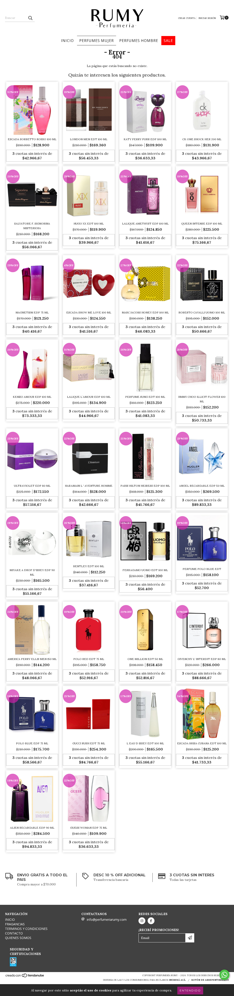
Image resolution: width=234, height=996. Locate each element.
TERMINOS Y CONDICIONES (26, 928)
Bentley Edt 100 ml (88, 566)
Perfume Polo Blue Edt (202, 569)
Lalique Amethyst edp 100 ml (145, 223)
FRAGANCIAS (15, 924)
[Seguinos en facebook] (151, 920)
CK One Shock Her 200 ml (201, 139)
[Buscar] (30, 18)
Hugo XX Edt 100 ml (89, 223)
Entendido (190, 990)
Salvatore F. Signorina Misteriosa (32, 226)
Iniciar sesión (207, 18)
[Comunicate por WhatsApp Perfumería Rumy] (224, 975)
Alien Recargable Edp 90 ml (32, 827)
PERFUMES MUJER (96, 40)
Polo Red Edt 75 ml (88, 659)
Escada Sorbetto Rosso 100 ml (32, 139)
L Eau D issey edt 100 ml (145, 743)
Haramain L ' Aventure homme (88, 485)
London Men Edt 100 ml (88, 139)
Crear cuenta (186, 18)
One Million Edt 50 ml (145, 659)
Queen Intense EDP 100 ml (201, 223)
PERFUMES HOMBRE (138, 40)
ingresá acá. (177, 979)
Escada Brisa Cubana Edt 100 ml (202, 743)
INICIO (67, 40)
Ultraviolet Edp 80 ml (32, 485)
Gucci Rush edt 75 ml (88, 743)
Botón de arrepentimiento (210, 979)
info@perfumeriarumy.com (107, 919)
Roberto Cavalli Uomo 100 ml (201, 312)
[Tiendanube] (25, 976)
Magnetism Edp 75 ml (32, 312)
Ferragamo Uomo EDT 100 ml (145, 570)
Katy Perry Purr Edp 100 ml (145, 139)
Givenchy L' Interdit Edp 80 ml (202, 659)
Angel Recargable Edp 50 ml (202, 485)
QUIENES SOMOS (18, 938)
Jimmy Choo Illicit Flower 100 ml (202, 399)
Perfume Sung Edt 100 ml (145, 396)
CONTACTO (14, 933)
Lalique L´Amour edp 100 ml (89, 396)
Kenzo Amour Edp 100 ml (32, 396)
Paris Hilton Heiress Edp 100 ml (145, 485)
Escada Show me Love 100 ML (88, 312)
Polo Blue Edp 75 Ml (32, 743)
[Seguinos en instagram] (141, 920)
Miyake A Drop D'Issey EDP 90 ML (32, 572)
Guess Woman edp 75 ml (88, 827)
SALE (168, 40)
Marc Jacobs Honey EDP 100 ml (145, 312)
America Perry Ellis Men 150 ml (32, 659)
